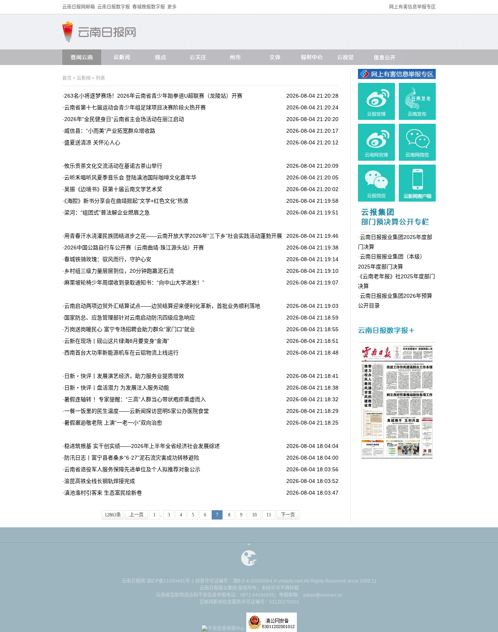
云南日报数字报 (113, 7)
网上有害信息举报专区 (412, 7)
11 (269, 515)
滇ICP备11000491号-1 (170, 581)
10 (254, 515)
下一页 (288, 515)
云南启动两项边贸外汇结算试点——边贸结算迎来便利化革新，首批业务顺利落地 (162, 306)
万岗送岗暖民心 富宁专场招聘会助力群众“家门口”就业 (129, 329)
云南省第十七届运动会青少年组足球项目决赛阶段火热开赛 (135, 107)
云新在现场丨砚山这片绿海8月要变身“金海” (116, 341)
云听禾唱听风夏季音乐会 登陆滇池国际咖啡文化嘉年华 (130, 177)
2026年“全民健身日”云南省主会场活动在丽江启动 (124, 119)
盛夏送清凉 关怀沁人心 (92, 142)
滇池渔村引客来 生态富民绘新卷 (103, 493)
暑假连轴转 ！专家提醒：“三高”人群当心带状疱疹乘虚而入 (135, 399)
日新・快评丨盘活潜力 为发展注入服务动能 (116, 387)
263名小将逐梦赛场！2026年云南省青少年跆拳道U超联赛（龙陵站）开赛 (153, 96)
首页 (67, 78)
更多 (172, 7)
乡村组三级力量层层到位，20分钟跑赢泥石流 (119, 271)
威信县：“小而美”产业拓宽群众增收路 (109, 131)
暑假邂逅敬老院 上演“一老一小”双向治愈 (113, 423)
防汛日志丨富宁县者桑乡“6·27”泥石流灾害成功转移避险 (131, 458)
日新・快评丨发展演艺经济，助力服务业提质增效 (124, 376)
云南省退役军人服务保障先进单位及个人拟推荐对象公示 (132, 469)
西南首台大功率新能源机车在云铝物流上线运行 (121, 352)
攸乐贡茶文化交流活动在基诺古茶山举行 (113, 166)
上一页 (137, 515)
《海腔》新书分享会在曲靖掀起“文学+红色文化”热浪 (126, 201)
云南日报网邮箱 (78, 7)
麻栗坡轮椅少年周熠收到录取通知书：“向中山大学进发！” (134, 282)
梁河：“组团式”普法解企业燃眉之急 (107, 212)
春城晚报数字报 (148, 7)
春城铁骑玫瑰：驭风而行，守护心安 (107, 259)
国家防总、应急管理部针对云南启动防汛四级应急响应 (129, 317)
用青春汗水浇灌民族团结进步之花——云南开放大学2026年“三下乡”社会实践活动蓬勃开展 (173, 236)
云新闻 (84, 78)
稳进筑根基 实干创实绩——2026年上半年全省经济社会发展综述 (142, 446)
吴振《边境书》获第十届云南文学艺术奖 (113, 189)
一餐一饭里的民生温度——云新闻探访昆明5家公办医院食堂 (136, 411)
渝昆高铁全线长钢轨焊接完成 (99, 481)
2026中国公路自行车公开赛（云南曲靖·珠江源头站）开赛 (134, 247)
